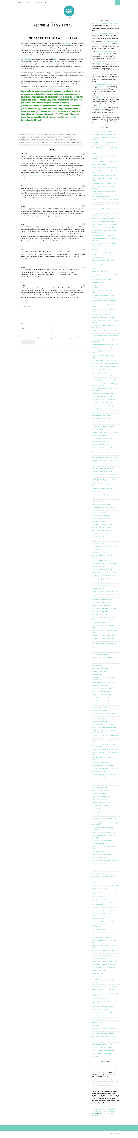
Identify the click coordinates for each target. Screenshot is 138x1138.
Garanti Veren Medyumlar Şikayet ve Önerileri (105, 546)
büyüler (39, 55)
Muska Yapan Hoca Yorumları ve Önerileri (103, 227)
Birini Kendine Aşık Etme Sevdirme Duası (103, 1033)
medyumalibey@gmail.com (33, 175)
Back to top (114, 1133)
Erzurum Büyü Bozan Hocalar (100, 272)
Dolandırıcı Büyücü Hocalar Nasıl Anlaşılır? (103, 596)
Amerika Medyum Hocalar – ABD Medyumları (104, 212)
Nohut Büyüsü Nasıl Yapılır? (99, 970)
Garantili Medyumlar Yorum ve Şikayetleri (103, 560)
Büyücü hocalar (26, 59)
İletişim (73, 117)
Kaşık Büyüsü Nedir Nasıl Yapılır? (101, 196)
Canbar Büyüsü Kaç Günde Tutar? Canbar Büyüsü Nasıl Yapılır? (104, 73)
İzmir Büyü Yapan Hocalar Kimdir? (101, 710)
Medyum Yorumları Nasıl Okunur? (101, 662)
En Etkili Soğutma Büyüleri (99, 857)
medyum (67, 43)
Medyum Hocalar (98, 1109)
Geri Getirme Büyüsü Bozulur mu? (101, 937)
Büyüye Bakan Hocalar (98, 543)
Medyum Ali (96, 1115)
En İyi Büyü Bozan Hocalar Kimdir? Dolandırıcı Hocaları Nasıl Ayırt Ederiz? (104, 714)
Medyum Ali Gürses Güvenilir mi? (101, 504)
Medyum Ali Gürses (105, 1113)
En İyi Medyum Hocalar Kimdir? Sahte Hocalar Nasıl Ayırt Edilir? (104, 106)
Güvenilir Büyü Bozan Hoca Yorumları (102, 403)
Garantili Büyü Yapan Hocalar (100, 582)
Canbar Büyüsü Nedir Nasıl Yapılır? (101, 1016)
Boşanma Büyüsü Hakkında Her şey (102, 1044)
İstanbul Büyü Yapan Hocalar (100, 799)
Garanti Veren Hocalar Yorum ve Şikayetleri (104, 563)
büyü (56, 59)
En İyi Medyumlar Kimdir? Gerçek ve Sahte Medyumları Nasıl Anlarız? (103, 138)
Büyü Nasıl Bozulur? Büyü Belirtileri (101, 518)
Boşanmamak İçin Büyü (98, 282)
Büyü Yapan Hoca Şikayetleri (100, 614)
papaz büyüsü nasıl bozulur (29, 142)
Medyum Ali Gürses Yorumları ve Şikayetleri (104, 911)
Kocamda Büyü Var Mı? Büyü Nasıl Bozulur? (104, 445)
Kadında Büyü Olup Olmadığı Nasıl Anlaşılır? (104, 448)
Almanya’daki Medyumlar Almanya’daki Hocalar (105, 961)
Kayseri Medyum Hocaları (99, 873)
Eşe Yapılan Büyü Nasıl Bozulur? (101, 451)
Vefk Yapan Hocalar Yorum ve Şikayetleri (103, 134)
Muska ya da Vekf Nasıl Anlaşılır (101, 1041)
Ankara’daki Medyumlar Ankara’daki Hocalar (104, 986)
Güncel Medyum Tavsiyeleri (99, 257)
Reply (83, 153)
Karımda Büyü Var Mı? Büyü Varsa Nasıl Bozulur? (105, 363)
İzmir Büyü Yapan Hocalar (99, 793)
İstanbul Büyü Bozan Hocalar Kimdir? (102, 701)
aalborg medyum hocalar (105, 1065)
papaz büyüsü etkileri (49, 137)
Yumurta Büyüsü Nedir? (98, 973)
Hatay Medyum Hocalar (98, 622)
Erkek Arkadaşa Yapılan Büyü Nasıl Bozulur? (104, 168)
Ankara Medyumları (97, 897)
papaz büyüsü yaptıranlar (28, 145)
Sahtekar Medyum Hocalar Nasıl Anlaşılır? (103, 765)
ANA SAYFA (21, 2)
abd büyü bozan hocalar (98, 1083)
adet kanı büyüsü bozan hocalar (99, 1081)
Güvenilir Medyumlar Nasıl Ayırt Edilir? (102, 376)
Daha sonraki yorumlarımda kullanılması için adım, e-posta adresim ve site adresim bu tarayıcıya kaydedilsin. (52, 338)
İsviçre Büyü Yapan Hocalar (99, 784)
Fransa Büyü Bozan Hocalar (99, 787)
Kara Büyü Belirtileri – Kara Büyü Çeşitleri (103, 366)
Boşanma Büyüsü (96, 665)
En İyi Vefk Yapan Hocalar (99, 534)
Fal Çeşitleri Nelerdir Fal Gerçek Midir (102, 1047)
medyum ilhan (95, 1065)
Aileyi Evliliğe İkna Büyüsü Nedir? (101, 806)
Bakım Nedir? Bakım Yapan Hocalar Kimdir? (104, 317)
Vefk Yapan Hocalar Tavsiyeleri (100, 498)
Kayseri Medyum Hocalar (99, 718)
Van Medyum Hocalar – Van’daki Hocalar (103, 438)
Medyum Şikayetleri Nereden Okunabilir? (103, 832)
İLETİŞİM (29, 2)
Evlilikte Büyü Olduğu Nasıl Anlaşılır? (102, 694)
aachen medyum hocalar (103, 1073)
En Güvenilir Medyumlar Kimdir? (101, 409)
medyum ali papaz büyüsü (69, 134)
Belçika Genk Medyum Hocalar (100, 790)
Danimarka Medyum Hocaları (100, 843)
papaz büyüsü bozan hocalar (29, 137)
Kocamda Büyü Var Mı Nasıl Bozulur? (102, 370)
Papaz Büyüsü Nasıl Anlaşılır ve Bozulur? (105, 116)
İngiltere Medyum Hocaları (99, 164)
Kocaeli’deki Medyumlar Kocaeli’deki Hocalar (104, 980)
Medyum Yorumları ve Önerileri (100, 495)
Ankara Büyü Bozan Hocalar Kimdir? (102, 707)
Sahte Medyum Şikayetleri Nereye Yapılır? (103, 724)
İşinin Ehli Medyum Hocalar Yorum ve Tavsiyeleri (105, 423)
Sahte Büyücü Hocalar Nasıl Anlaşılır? (102, 599)
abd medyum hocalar (104, 1068)
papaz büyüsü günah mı (27, 139)
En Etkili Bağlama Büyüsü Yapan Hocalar (106, 23)
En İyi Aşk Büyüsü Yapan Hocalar (101, 454)
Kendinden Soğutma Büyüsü (100, 585)
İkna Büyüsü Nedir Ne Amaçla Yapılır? (102, 1006)
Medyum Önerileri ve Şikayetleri (101, 605)
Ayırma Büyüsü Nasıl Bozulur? (100, 654)
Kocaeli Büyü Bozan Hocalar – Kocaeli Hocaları (105, 432)
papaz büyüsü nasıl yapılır (50, 142)
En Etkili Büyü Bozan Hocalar (100, 566)
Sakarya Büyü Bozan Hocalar (100, 668)
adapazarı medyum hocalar (111, 1083)
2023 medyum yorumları (111, 1074)
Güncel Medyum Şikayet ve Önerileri (102, 579)
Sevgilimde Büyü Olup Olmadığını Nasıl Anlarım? (105, 651)
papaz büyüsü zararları (47, 145)
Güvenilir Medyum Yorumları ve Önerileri (103, 175)
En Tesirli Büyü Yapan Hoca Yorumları (102, 393)
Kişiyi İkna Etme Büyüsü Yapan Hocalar (102, 688)
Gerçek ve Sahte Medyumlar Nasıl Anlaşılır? (104, 775)
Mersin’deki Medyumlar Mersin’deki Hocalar (104, 964)
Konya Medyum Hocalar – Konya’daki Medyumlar (105, 221)
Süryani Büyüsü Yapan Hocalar (100, 900)
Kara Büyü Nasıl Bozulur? (99, 512)
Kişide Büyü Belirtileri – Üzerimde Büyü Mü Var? (105, 183)
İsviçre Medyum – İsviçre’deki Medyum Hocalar (105, 908)
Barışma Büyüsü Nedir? (98, 588)
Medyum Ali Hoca (98, 1111)
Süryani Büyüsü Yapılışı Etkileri (100, 1010)
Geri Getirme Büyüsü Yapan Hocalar (102, 471)
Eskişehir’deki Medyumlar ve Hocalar (102, 864)
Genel (53, 35)
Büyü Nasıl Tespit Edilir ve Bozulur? (101, 314)
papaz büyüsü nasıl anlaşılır (66, 139)
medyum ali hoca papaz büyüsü (47, 134)
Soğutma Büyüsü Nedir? (98, 851)
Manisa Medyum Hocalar (99, 674)
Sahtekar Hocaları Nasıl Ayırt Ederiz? (102, 602)
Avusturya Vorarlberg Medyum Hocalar (103, 802)
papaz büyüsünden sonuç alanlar (69, 145)
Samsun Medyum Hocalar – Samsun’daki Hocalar (105, 218)
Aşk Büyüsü (95, 1056)
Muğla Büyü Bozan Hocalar (99, 721)
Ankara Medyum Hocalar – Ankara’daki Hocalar (105, 635)
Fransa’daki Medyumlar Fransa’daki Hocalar (104, 955)
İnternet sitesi (24, 333)
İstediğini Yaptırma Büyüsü (99, 685)
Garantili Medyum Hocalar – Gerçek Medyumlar (105, 161)
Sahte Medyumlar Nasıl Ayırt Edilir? (101, 778)
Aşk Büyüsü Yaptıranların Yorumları (101, 870)
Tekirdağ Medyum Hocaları (99, 215)
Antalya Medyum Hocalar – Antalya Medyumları (105, 344)
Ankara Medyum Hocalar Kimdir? (101, 704)
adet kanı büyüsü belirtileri (102, 1072)
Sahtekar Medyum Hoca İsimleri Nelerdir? (103, 235)
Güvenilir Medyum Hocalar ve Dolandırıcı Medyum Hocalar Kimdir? (103, 480)
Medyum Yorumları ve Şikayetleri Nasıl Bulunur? (105, 854)
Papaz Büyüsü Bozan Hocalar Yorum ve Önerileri (105, 457)
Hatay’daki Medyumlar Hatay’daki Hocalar (103, 967)
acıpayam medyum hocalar (98, 1085)
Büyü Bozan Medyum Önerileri (100, 611)
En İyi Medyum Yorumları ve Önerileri (102, 131)
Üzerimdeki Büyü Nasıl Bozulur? (101, 521)
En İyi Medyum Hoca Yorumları (100, 465)
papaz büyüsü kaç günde (45, 139)
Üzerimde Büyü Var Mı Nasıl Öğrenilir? (102, 524)
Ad (22, 324)
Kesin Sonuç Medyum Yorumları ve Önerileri (104, 264)
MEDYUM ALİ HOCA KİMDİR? (43, 2)
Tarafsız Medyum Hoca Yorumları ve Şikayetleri (105, 727)
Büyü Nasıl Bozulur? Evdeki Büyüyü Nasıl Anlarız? (105, 209)
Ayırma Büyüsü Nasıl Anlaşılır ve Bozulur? (103, 412)
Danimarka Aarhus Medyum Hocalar (102, 698)
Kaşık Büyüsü (95, 1025)
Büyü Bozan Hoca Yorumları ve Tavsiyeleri (103, 399)
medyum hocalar (26, 48)
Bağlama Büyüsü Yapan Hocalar (101, 373)
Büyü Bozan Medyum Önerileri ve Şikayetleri (104, 608)
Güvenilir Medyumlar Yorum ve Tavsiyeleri (104, 406)
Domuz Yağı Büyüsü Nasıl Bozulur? (107, 33)
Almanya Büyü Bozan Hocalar (100, 815)
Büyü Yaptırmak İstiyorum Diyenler (101, 1053)
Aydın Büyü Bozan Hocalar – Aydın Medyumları (105, 348)
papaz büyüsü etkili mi (66, 137)
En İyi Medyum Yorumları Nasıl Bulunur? (103, 840)
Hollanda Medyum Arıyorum (99, 648)
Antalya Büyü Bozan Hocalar (100, 809)
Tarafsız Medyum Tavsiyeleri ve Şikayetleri (104, 572)
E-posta (23, 328)
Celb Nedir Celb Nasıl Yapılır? (100, 983)
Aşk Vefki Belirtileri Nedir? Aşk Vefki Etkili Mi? (104, 576)
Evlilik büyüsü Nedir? (97, 1022)
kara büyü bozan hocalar (101, 1076)
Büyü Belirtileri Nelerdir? (98, 930)
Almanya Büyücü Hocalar (99, 812)
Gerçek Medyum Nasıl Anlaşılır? (100, 999)
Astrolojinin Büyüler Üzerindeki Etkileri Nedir (104, 1050)
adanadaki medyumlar (111, 1085)
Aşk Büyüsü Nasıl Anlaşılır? (99, 540)
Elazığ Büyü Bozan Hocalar (99, 552)
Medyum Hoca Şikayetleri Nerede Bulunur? (104, 682)
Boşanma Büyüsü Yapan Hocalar (101, 415)
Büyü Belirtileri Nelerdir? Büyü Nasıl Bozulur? (104, 224)
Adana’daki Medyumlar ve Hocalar (101, 867)
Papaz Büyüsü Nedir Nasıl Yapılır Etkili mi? (53, 38)
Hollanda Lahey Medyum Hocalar (101, 771)
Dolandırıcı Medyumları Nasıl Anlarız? (102, 488)
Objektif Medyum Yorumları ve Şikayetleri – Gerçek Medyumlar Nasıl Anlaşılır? (104, 143)
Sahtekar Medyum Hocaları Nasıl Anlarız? (103, 261)
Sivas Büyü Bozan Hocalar (99, 435)
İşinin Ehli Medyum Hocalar (99, 429)
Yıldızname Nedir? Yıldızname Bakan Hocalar (104, 922)
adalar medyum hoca (99, 1079)
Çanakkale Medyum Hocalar (100, 441)
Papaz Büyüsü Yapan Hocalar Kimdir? (102, 530)
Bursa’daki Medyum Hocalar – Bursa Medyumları (105, 886)
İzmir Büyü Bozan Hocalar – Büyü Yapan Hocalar (105, 749)
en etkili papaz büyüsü (27, 134)
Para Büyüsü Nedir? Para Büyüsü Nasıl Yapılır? (105, 768)
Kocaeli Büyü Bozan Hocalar (99, 671)
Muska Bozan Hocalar (98, 501)
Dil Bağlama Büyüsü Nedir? (99, 889)
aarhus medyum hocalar (111, 1079)
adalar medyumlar (103, 1070)
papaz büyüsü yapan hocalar (71, 142)
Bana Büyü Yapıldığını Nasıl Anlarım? (102, 279)
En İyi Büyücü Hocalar (98, 549)
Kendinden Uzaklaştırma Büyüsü (101, 527)
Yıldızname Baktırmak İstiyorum (100, 762)
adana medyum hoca (113, 1081)
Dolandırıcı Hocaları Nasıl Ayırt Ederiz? (102, 426)
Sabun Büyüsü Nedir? (98, 977)
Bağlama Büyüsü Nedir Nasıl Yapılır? (102, 1019)
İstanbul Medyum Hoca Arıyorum (101, 796)
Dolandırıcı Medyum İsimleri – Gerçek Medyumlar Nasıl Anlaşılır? (105, 42)
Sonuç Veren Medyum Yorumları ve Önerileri (104, 360)
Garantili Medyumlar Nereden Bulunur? (103, 569)
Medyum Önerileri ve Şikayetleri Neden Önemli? (105, 860)
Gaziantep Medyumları (98, 919)
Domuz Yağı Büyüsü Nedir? (99, 958)
